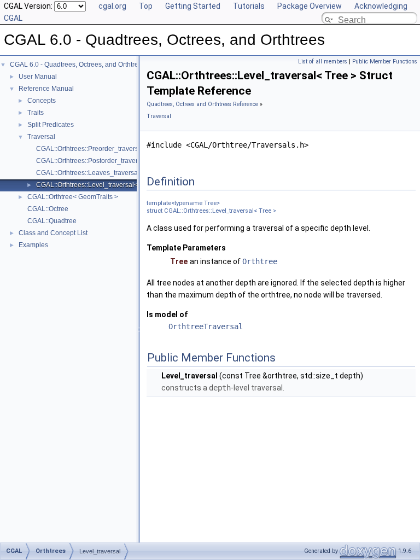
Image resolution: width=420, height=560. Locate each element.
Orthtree (259, 261)
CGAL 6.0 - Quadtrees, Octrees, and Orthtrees (77, 64)
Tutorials (249, 6)
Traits (35, 112)
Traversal (41, 137)
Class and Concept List (53, 233)
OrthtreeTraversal (205, 326)
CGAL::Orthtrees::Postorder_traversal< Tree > (103, 161)
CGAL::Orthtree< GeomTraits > (72, 197)
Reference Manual (46, 88)
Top (146, 6)
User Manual (38, 76)
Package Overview (309, 6)
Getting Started (192, 6)
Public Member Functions (384, 61)
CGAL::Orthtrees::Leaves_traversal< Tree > (100, 173)
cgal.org (112, 6)
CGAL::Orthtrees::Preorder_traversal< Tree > (102, 149)
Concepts (41, 100)
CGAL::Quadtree (52, 221)
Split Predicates (50, 125)
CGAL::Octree (47, 209)
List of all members (322, 61)
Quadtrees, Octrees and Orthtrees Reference (202, 104)
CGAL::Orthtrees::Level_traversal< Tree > (97, 185)
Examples (33, 245)
